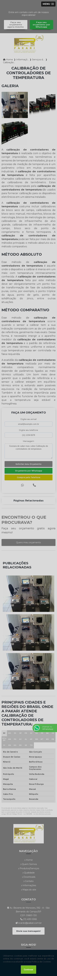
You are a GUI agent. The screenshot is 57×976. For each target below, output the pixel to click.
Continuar (28, 969)
